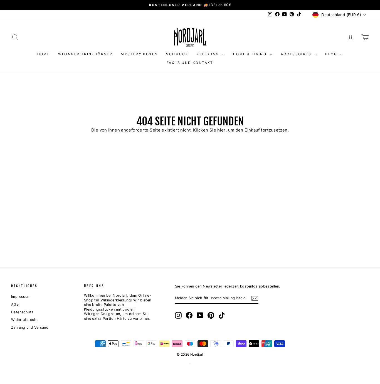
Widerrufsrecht (24, 320)
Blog (332, 54)
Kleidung (209, 54)
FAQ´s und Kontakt (190, 63)
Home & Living (250, 54)
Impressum (20, 296)
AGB (15, 304)
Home (43, 54)
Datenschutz (22, 312)
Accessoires (297, 54)
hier (221, 130)
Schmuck (177, 54)
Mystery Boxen (139, 54)
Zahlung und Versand (29, 327)
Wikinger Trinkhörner (85, 54)
